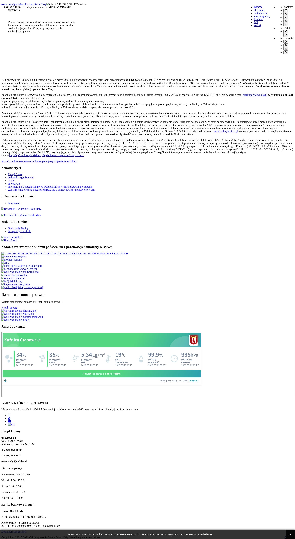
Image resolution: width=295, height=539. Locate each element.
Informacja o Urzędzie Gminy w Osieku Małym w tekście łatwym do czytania (50, 186)
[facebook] (9, 415)
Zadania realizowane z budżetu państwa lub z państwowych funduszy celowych (51, 189)
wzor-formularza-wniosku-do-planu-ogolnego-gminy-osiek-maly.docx (39, 161)
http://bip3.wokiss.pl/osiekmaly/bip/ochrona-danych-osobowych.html (46, 155)
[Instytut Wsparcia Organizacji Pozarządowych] (21, 208)
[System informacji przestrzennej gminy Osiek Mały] (9, 240)
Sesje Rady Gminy (18, 228)
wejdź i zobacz (9, 307)
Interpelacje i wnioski (19, 231)
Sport (11, 180)
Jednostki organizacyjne (21, 177)
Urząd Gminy (15, 174)
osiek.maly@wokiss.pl (13, 4)
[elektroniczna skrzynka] (17, 313)
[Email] (9, 421)
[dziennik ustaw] (18, 310)
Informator (14, 203)
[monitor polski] (22, 316)
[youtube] (9, 418)
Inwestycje (14, 183)
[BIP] (11, 424)
